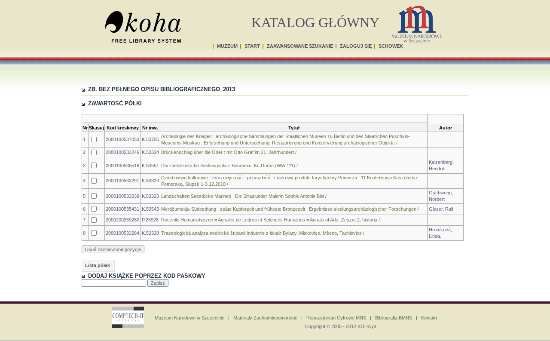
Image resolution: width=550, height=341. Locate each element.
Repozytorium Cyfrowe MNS (336, 317)
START (252, 46)
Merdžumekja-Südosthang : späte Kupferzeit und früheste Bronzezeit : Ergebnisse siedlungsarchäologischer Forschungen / (290, 209)
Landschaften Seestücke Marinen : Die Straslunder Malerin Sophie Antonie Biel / (244, 196)
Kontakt (429, 317)
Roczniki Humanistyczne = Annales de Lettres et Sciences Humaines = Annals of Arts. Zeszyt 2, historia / (270, 219)
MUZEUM (227, 46)
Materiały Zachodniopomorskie (265, 317)
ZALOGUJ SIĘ (356, 46)
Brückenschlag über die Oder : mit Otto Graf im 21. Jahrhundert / (228, 152)
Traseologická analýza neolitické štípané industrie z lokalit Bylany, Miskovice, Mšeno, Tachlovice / (262, 233)
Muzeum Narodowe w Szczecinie (189, 317)
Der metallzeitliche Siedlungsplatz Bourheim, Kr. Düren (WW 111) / (229, 165)
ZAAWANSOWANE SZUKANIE (300, 46)
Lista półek (97, 265)
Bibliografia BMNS (393, 317)
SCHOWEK (391, 46)
